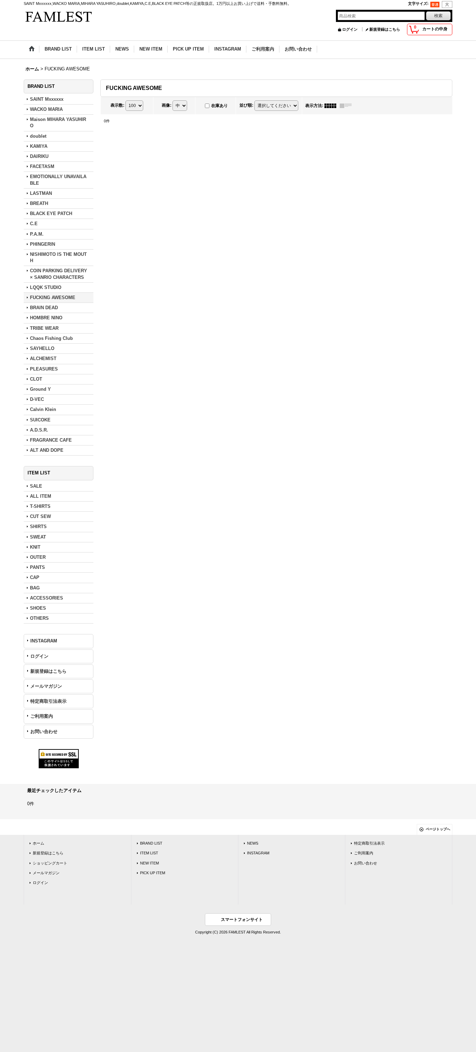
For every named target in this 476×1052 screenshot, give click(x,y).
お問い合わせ (43, 731)
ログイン (350, 29)
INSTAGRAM (43, 640)
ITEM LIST (149, 853)
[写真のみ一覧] (332, 105)
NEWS (252, 843)
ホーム (38, 843)
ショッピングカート (50, 863)
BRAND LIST (151, 843)
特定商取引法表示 (48, 701)
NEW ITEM (149, 863)
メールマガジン (46, 686)
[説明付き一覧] (347, 105)
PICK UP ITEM (152, 873)
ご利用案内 (41, 716)
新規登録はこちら (384, 29)
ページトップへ (438, 829)
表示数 (117, 105)
